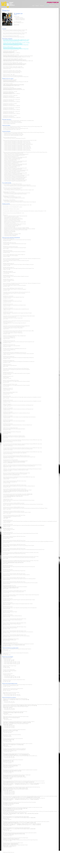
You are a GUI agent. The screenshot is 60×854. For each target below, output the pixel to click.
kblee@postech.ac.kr (20, 22)
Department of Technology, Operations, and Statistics (12, 88)
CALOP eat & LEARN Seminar (8, 638)
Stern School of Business (7, 64)
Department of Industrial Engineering (9, 80)
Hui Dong (4, 187)
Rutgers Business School (7, 60)
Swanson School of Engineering (8, 81)
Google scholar (16, 24)
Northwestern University (7, 52)
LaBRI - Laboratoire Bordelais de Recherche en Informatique (13, 84)
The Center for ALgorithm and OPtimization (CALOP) (12, 47)
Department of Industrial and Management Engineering (12, 43)
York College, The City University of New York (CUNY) (12, 56)
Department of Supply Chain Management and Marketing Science (14, 59)
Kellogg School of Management (8, 51)
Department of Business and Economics (10, 55)
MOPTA (4, 335)
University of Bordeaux (7, 85)
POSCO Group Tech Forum (7, 642)
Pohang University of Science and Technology (11, 40)
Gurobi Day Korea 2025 (7, 585)
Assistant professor (13, 184)
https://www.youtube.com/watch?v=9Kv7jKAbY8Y (16, 461)
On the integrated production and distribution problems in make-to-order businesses (21, 185)
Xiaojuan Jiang (5, 191)
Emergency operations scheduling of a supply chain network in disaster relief (20, 189)
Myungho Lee (5, 195)
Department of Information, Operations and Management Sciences (14, 63)
